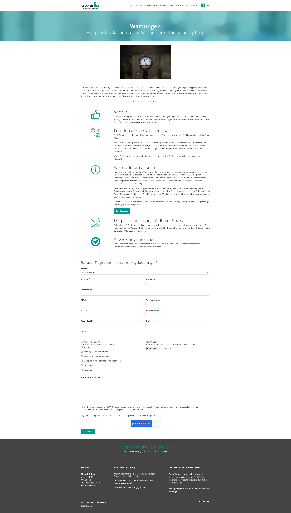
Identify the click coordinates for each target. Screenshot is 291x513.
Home (132, 5)
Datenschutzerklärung (117, 415)
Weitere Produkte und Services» (145, 447)
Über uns (138, 5)
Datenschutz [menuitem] (101, 502)
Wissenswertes (150, 5)
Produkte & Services (165, 5)
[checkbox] (112, 358)
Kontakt (185, 5)
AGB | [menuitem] (83, 502)
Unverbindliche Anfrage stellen (145, 102)
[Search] (208, 5)
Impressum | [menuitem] (91, 502)
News (178, 5)
